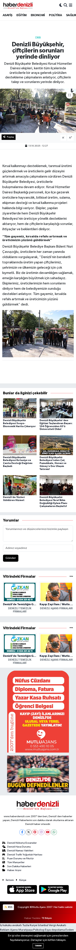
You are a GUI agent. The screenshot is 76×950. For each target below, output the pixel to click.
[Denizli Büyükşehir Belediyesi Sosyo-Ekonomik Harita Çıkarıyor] (20, 408)
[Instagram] (41, 832)
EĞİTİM (21, 15)
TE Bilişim (47, 918)
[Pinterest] (35, 832)
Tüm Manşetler (16, 862)
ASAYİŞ (7, 15)
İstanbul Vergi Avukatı (52, 925)
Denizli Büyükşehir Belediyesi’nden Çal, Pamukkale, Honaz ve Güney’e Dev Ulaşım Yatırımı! (53, 463)
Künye (22, 880)
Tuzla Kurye (29, 925)
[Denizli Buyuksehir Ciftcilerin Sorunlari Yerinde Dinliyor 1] (38, 333)
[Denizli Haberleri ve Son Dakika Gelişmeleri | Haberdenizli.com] (17, 5)
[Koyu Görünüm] (60, 5)
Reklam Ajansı (9, 929)
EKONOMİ (38, 15)
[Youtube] (48, 832)
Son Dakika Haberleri (19, 866)
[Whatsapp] (54, 832)
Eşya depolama (55, 929)
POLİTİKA (55, 15)
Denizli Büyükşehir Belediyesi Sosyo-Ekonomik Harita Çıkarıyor (19, 423)
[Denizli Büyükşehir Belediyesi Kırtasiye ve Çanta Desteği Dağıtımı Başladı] (20, 445)
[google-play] (54, 890)
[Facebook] (22, 832)
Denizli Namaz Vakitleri (20, 850)
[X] (28, 832)
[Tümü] (71, 576)
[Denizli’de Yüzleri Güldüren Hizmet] (20, 485)
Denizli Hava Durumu (19, 846)
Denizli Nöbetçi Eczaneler (22, 843)
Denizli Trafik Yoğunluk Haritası (24, 854)
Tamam (38, 946)
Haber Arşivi (14, 870)
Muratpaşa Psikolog (31, 929)
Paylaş (10, 137)
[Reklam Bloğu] (38, 711)
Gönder (10, 558)
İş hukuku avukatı (11, 925)
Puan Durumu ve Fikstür (20, 858)
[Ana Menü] (70, 5)
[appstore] (22, 890)
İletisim (10, 880)
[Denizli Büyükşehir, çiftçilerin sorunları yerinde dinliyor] (38, 111)
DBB (38, 37)
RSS (10, 907)
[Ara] (65, 5)
